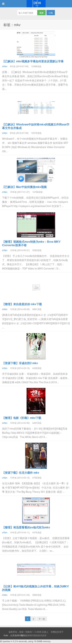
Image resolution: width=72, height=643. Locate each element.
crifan (4, 66)
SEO (31, 635)
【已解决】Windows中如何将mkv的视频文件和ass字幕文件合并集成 (35, 126)
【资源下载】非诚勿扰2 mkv (20, 363)
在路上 (36, 3)
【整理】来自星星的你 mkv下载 (22, 304)
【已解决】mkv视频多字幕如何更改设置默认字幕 (33, 61)
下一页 (42, 618)
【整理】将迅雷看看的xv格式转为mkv (26, 527)
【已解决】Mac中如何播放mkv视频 (24, 187)
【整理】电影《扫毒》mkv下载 (21, 418)
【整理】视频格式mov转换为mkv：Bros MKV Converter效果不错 (31, 243)
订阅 (51, 12)
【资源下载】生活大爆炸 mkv (20, 472)
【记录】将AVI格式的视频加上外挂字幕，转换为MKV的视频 (35, 588)
